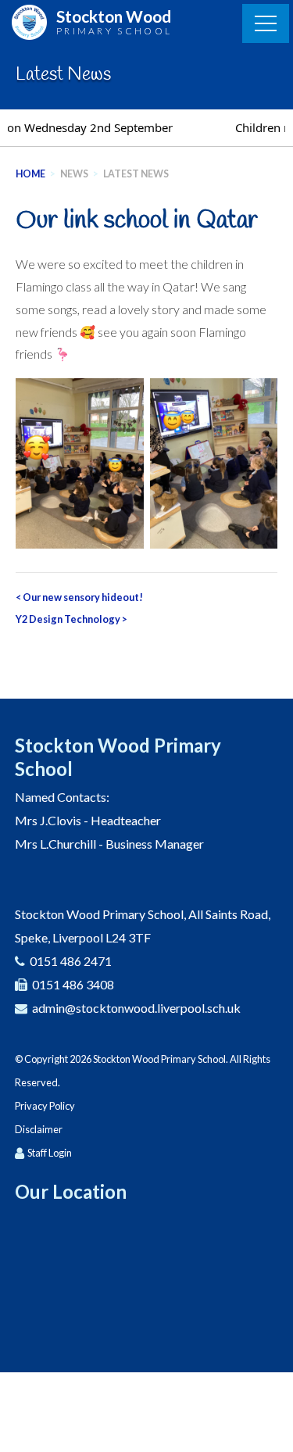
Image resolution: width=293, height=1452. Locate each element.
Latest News (136, 174)
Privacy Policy (45, 1106)
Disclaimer (39, 1129)
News (74, 174)
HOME (30, 174)
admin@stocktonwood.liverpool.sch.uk (136, 1007)
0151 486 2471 (71, 960)
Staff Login (49, 1152)
